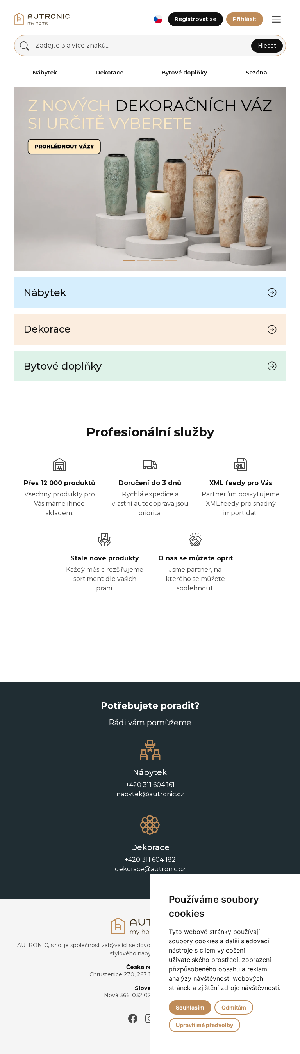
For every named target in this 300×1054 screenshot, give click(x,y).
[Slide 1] (143, 260)
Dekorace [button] (109, 72)
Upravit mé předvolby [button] (204, 1025)
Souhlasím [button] (190, 1007)
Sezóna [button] (256, 72)
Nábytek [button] (45, 72)
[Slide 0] (129, 260)
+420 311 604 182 (150, 859)
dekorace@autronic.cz (150, 869)
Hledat (267, 45)
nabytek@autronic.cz (150, 794)
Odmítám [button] (233, 1007)
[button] (158, 19)
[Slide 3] (171, 260)
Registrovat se (195, 19)
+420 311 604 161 (150, 784)
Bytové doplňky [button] (184, 72)
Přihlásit (245, 19)
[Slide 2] (157, 260)
